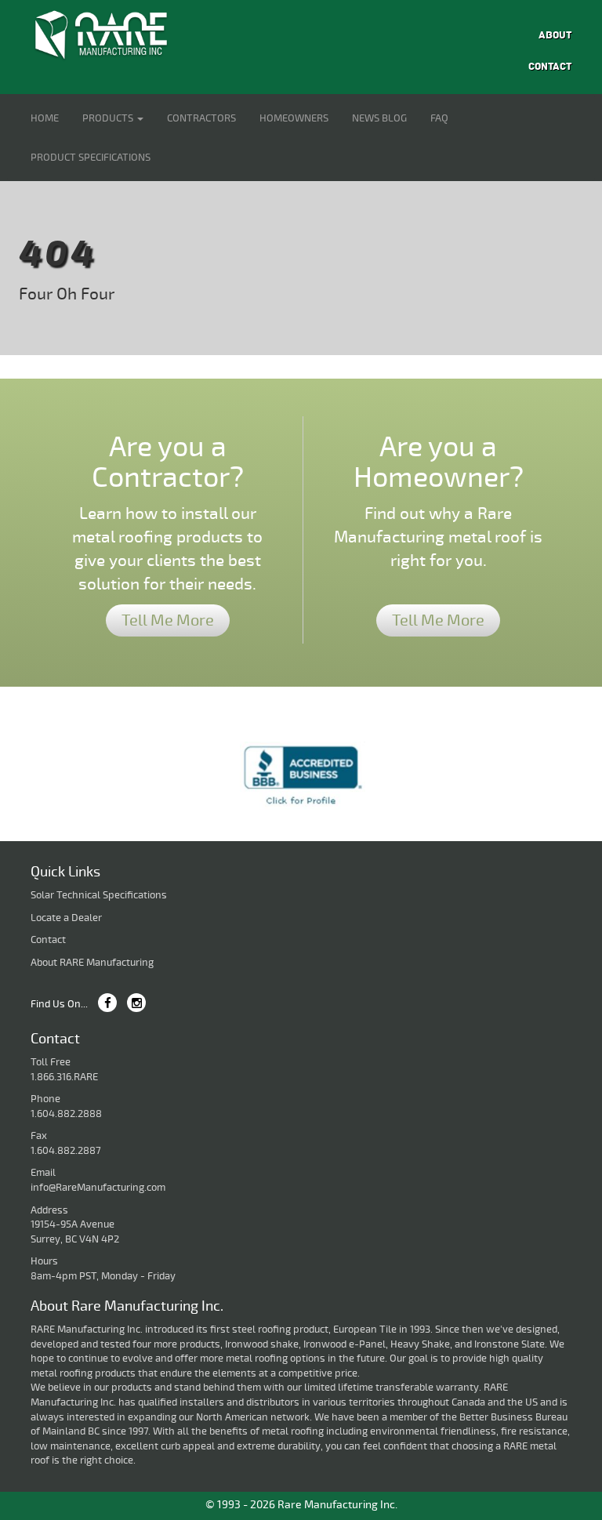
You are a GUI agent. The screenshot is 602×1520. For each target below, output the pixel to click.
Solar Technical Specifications (99, 895)
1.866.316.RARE (64, 1077)
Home (45, 118)
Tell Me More (167, 620)
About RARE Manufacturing (92, 962)
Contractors (201, 118)
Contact (549, 66)
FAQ (439, 118)
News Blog (379, 118)
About (555, 35)
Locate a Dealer (66, 918)
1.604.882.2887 (66, 1151)
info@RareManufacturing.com (98, 1187)
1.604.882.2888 (66, 1114)
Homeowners (293, 118)
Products (109, 118)
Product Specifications (90, 157)
